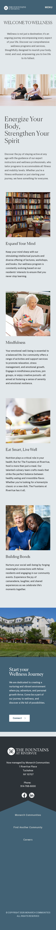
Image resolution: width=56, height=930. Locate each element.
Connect (17, 718)
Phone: (28, 784)
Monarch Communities (28, 815)
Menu (48, 7)
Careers (28, 839)
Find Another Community (28, 827)
